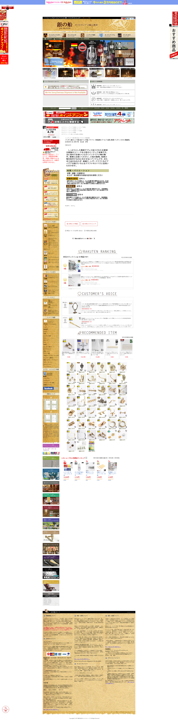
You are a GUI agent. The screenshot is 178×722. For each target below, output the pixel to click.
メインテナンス (47, 366)
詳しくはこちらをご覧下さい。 (51, 709)
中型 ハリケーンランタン (53, 260)
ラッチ (45, 331)
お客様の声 (49, 38)
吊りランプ (50, 253)
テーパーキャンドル (52, 275)
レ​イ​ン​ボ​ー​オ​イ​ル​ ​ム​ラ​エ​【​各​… (68, 474)
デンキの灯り (51, 297)
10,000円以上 (47, 604)
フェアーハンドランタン (53, 258)
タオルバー (50, 322)
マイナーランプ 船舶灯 (53, 267)
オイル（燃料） (51, 225)
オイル (107, 107)
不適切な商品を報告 (91, 230)
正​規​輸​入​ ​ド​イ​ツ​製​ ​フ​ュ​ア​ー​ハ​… (112, 474)
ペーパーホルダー (52, 324)
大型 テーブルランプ (53, 245)
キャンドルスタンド (52, 281)
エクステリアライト (45, 313)
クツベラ (46, 340)
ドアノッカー (47, 378)
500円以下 (46, 597)
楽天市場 (107, 31)
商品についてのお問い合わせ (75, 230)
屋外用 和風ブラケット (53, 311)
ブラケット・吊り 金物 (49, 382)
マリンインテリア (48, 364)
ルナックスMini (51, 240)
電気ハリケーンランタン (52, 305)
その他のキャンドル (52, 277)
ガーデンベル (47, 380)
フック (45, 327)
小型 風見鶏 (49, 373)
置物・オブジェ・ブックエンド (51, 359)
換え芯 (49, 231)
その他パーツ (51, 235)
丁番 (45, 333)
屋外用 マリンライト (53, 310)
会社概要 (64, 31)
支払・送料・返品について (75, 31)
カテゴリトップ (65, 127)
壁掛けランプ (47, 249)
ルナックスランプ (52, 247)
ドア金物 (73, 127)
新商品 (81, 134)
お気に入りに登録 (86, 17)
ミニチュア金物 (47, 335)
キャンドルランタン (52, 286)
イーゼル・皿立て (48, 346)
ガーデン (118, 107)
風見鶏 (126, 107)
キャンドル (96, 107)
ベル (45, 342)
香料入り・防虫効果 (52, 227)
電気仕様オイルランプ (51, 302)
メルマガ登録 (59, 38)
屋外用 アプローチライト (53, 314)
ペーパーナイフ (47, 349)
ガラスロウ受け (51, 291)
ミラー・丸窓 (47, 353)
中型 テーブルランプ (53, 243)
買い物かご (93, 31)
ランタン (113, 107)
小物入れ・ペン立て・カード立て (51, 355)
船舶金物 (46, 329)
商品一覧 (86, 31)
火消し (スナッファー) (53, 290)
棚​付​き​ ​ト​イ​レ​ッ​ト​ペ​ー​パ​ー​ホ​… (90, 474)
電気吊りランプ (50, 307)
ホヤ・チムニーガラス (53, 232)
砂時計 (45, 344)
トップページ (56, 31)
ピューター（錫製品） (49, 357)
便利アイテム (51, 293)
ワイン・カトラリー (48, 362)
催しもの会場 (74, 134)
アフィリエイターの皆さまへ (72, 38)
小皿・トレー (47, 351)
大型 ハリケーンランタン (53, 263)
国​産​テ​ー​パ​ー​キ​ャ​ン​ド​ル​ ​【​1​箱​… (101, 474)
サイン (45, 338)
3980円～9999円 (47, 602)
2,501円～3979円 (47, 601)
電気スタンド (51, 300)
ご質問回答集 (86, 38)
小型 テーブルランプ (53, 242)
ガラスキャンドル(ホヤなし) (52, 239)
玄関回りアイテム (48, 384)
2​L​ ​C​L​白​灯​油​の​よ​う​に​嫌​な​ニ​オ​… (79, 474)
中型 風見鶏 (49, 375)
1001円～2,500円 (47, 600)
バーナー (50, 234)
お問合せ (100, 31)
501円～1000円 (47, 599)
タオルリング (51, 321)
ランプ (102, 107)
